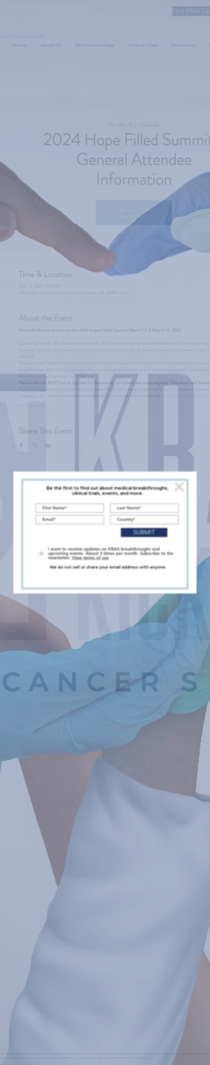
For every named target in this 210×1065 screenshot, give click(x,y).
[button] (179, 487)
